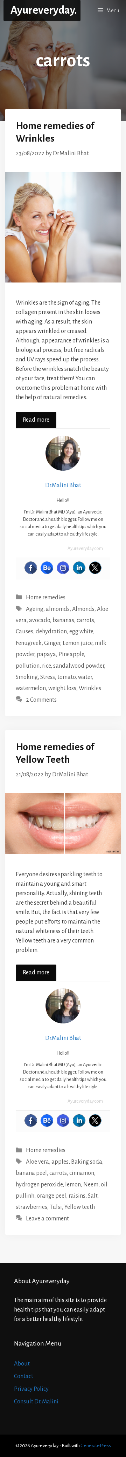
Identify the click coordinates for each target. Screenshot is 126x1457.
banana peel (31, 1173)
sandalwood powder (78, 666)
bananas (63, 620)
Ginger (52, 643)
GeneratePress (95, 1445)
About (22, 1364)
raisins (77, 1196)
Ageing (34, 609)
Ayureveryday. (43, 10)
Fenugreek (29, 643)
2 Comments (41, 700)
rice (46, 666)
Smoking (27, 677)
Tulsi (56, 1207)
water (85, 677)
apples (60, 1162)
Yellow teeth (79, 1207)
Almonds (83, 609)
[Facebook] (30, 567)
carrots (85, 620)
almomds (58, 609)
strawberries (31, 1207)
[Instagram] (63, 567)
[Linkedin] (79, 567)
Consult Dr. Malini (36, 1401)
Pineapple (71, 654)
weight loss (62, 688)
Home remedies (45, 597)
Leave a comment (47, 1219)
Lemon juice (77, 643)
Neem (90, 1185)
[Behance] (47, 567)
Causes (24, 631)
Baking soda (86, 1162)
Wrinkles (90, 688)
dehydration (51, 631)
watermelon (31, 688)
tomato (66, 677)
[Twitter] (95, 567)
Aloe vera (37, 1162)
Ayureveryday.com (85, 548)
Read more (36, 420)
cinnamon (81, 1173)
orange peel (51, 1196)
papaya (46, 654)
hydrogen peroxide (39, 1185)
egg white (81, 631)
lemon (73, 1185)
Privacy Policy (31, 1389)
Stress (47, 677)
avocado (39, 620)
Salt (92, 1196)
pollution (28, 666)
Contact (23, 1376)
